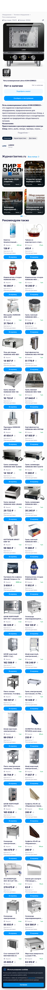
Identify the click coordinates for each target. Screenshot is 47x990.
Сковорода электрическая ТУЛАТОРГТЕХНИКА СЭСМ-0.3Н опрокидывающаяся (11, 917)
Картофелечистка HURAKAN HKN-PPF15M (34, 428)
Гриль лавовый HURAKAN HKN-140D (33, 391)
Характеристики (20, 138)
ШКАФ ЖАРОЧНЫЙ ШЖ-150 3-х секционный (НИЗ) (11, 805)
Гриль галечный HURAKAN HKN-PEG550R (31, 316)
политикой (31, 978)
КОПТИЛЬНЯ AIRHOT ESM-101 (11, 541)
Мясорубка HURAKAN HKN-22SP (12, 316)
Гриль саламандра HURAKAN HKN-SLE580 (13, 466)
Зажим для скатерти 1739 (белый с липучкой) (33, 880)
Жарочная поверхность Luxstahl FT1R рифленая (34, 955)
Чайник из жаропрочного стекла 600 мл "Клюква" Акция (33, 241)
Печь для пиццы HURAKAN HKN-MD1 (11, 353)
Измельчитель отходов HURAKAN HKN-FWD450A (34, 578)
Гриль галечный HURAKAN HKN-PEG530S (31, 541)
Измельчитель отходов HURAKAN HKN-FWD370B (13, 278)
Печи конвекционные (9, 17)
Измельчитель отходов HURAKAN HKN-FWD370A (34, 278)
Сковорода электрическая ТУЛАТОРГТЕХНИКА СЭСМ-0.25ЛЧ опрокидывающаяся (11, 842)
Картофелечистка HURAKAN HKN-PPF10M (34, 353)
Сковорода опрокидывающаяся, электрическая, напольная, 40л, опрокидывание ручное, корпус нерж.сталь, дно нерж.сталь (33, 618)
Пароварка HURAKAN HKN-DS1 (12, 428)
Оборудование (7, 14)
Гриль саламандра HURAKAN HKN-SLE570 (34, 466)
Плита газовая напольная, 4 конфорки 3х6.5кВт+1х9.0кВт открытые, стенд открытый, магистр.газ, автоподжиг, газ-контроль (13, 693)
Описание (7, 138)
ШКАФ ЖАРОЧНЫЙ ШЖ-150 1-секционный (13, 618)
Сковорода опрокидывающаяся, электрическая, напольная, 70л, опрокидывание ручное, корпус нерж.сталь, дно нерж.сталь (33, 917)
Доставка (32, 138)
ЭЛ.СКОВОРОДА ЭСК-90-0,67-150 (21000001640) (10, 880)
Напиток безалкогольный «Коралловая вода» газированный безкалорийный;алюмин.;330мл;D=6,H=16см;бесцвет (13, 241)
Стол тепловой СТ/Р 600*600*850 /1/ (11, 955)
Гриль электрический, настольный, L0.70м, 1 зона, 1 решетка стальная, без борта (33, 693)
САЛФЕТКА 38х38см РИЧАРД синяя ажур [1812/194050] (33, 730)
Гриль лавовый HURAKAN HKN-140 (11, 391)
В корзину (13, 257)
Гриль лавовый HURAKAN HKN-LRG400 (13, 503)
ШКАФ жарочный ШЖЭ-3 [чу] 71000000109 (10, 655)
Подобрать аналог (24, 91)
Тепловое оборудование (21, 14)
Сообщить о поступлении (23, 98)
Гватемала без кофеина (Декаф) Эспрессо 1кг (13, 578)
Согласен (23, 985)
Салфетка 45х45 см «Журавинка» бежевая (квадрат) (34, 805)
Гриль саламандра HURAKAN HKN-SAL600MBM (32, 503)
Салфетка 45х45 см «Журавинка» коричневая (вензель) (33, 842)
